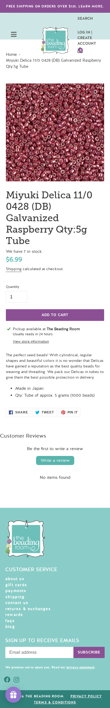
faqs (10, 620)
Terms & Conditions (55, 702)
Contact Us (16, 602)
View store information (31, 341)
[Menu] (13, 35)
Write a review (55, 460)
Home (11, 54)
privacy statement (80, 667)
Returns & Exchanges (28, 608)
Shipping (14, 268)
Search (85, 18)
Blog (10, 626)
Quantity (12, 286)
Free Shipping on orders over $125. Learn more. (55, 6)
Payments (15, 590)
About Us (15, 578)
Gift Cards (16, 585)
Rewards (14, 614)
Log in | (84, 32)
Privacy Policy (85, 696)
